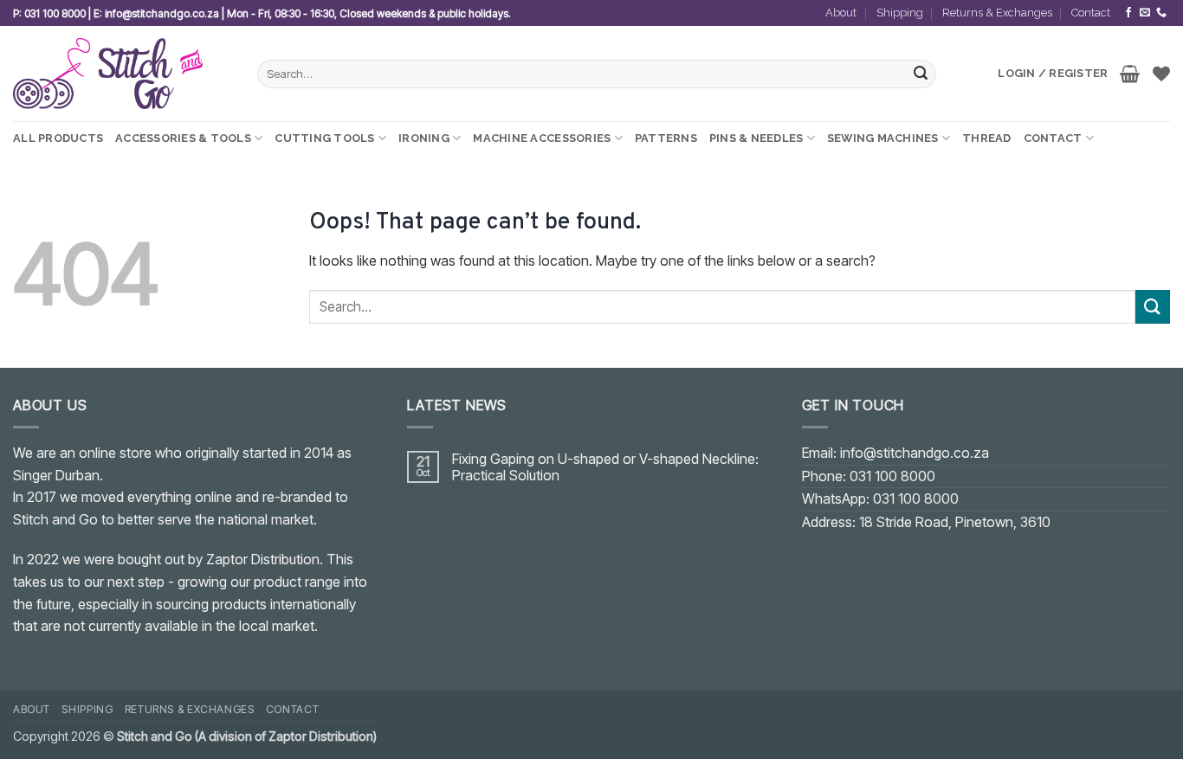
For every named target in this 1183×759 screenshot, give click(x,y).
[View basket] (1130, 74)
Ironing (423, 138)
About (841, 12)
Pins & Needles (756, 138)
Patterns (666, 138)
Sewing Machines (883, 138)
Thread (987, 138)
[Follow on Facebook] (1128, 13)
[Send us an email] (1145, 13)
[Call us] (1161, 13)
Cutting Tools (324, 138)
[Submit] (920, 74)
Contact (1090, 12)
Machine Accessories (542, 138)
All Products (58, 138)
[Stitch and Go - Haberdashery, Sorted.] (122, 73)
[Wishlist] (1161, 74)
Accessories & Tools (183, 138)
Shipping (899, 12)
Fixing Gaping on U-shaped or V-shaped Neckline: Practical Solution (605, 467)
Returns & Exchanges (997, 12)
